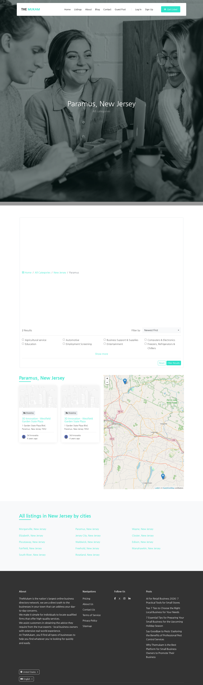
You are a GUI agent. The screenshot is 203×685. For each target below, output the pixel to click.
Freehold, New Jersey (87, 548)
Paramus (26, 429)
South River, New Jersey (32, 554)
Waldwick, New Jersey (87, 541)
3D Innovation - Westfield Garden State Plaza (36, 420)
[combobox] (161, 330)
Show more (101, 353)
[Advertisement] (101, 241)
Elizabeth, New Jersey (31, 535)
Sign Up (149, 9)
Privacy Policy (90, 620)
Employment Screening (79, 344)
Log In (138, 9)
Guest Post (120, 9)
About (88, 9)
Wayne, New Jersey (142, 529)
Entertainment (115, 344)
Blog (97, 9)
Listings (78, 9)
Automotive (72, 340)
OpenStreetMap (168, 488)
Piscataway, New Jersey (32, 541)
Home (67, 9)
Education (30, 344)
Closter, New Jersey (143, 535)
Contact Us (89, 609)
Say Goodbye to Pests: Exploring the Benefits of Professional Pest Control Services (164, 635)
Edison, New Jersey (142, 541)
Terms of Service (92, 615)
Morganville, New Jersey (32, 529)
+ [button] (107, 378)
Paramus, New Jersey (87, 529)
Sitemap (87, 626)
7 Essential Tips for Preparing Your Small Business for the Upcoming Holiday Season (165, 621)
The (30, 9)
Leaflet (157, 488)
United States (29, 672)
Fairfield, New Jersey (30, 548)
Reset (162, 363)
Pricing (86, 598)
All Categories (42, 272)
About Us (88, 604)
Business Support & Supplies (122, 340)
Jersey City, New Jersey (87, 535)
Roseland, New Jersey (87, 554)
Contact (107, 9)
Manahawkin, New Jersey (146, 548)
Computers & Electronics (161, 340)
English (27, 679)
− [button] (107, 382)
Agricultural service (35, 340)
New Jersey (60, 272)
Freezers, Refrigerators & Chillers (161, 346)
